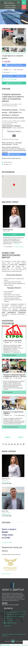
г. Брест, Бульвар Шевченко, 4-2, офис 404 (16, 614)
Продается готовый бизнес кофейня (13, 412)
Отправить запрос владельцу (15, 83)
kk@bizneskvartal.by (19, 246)
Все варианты (5, 542)
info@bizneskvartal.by (11, 623)
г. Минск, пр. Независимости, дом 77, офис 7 (16, 612)
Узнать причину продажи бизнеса (15, 65)
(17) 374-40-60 (9, 618)
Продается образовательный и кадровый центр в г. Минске (14, 375)
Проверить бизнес (20, 76)
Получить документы (8, 76)
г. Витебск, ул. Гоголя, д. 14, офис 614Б (15, 616)
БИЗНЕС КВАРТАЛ (6, 16)
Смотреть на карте (14, 72)
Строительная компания (12, 340)
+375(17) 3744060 (9, 5)
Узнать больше (6, 573)
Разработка (4, 634)
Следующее (20, 437)
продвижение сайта (12, 634)
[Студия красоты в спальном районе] (14, 37)
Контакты (14, 234)
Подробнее (16, 243)
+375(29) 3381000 (9, 8)
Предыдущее (7, 437)
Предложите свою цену (15, 154)
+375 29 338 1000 (10, 79)
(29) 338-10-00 (9, 621)
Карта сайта (7, 625)
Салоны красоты (6, 17)
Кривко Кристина (8, 230)
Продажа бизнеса (17, 16)
